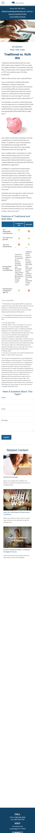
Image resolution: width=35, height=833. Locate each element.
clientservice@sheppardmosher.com (14, 11)
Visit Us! (30, 11)
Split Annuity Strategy (10, 477)
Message (4, 420)
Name (3, 397)
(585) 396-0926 (20, 817)
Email (3, 409)
